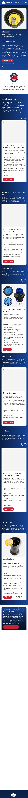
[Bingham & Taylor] (10, 2)
